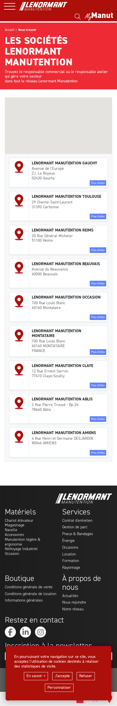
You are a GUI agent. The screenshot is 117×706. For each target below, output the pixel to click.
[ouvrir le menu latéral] (11, 6)
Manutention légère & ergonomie (22, 542)
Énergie (68, 540)
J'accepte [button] (62, 676)
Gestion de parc (74, 527)
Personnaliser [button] (59, 687)
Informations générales (24, 600)
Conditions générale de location (30, 594)
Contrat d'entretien (77, 520)
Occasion (12, 554)
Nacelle (11, 530)
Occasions (70, 547)
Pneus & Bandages (77, 534)
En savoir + (35, 676)
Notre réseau (72, 609)
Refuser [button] (85, 676)
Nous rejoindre (74, 602)
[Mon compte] (99, 16)
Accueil (9, 29)
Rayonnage (71, 567)
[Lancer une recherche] (78, 17)
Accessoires (14, 535)
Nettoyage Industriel (21, 549)
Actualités (70, 596)
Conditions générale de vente (29, 587)
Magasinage (14, 525)
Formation (70, 561)
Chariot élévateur (19, 520)
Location (69, 554)
